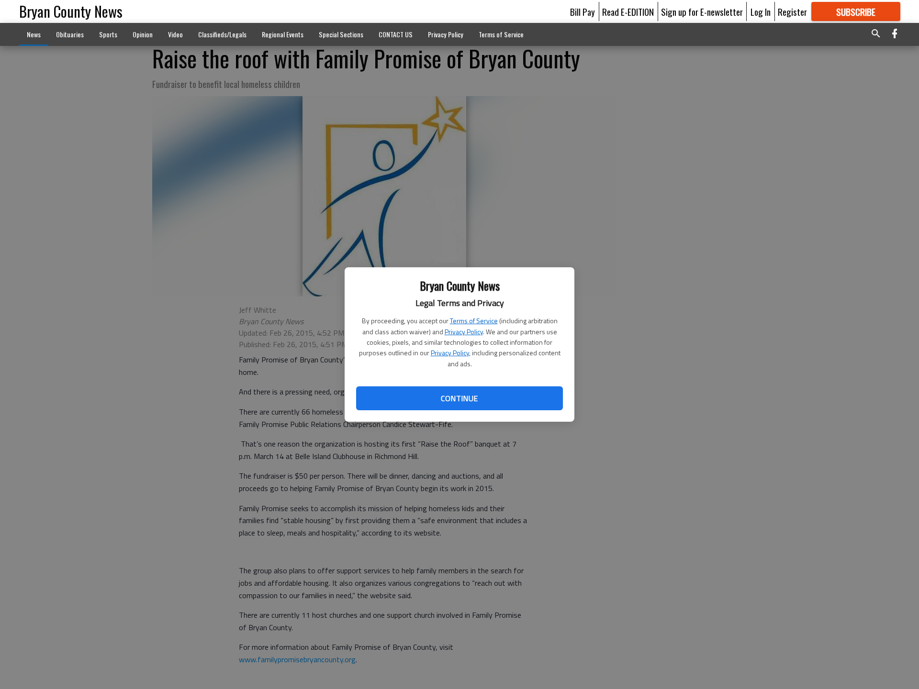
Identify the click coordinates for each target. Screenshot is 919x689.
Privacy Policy (464, 332)
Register (792, 11)
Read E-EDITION (628, 11)
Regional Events (282, 34)
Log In (761, 11)
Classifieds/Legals (222, 34)
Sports (108, 34)
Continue (459, 398)
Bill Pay (582, 11)
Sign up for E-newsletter (702, 11)
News (34, 34)
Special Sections (341, 34)
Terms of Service (474, 321)
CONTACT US (396, 34)
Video (175, 34)
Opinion (143, 34)
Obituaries (70, 34)
